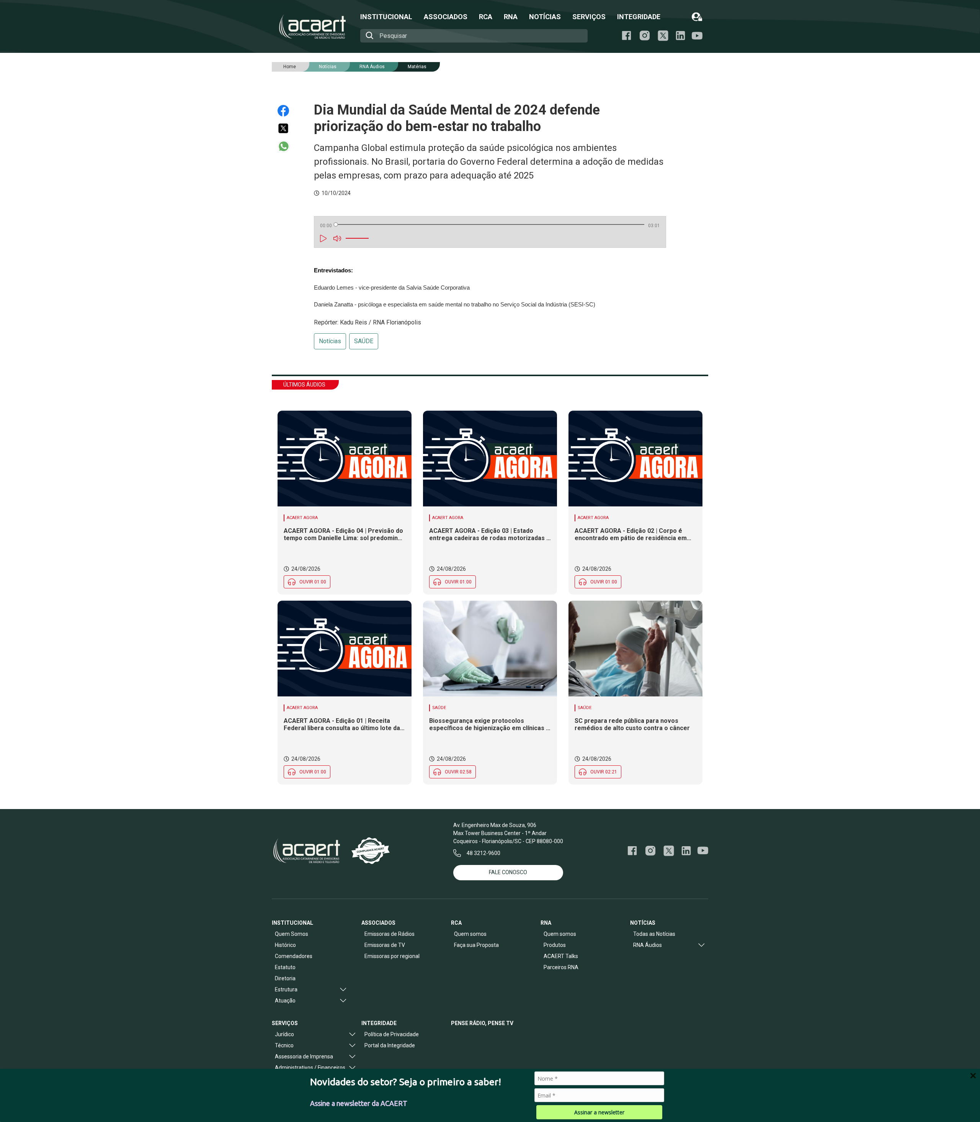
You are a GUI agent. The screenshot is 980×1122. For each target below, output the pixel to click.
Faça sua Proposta (476, 945)
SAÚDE (363, 341)
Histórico (285, 945)
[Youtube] (697, 35)
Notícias (330, 341)
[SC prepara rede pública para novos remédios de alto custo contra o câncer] (635, 648)
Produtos (555, 945)
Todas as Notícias (654, 934)
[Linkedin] (680, 35)
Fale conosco (508, 872)
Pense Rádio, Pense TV (482, 1023)
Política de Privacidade (391, 1034)
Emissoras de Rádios (389, 934)
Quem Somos (291, 934)
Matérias (417, 66)
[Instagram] (645, 35)
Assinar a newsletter (599, 1112)
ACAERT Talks (561, 956)
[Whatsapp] (287, 146)
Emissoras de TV (384, 945)
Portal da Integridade (389, 1045)
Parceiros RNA (561, 967)
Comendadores (293, 956)
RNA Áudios (372, 66)
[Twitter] (287, 128)
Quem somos (470, 934)
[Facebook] (626, 35)
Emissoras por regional (392, 956)
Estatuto (285, 967)
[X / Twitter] (663, 35)
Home (289, 66)
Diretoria (285, 978)
